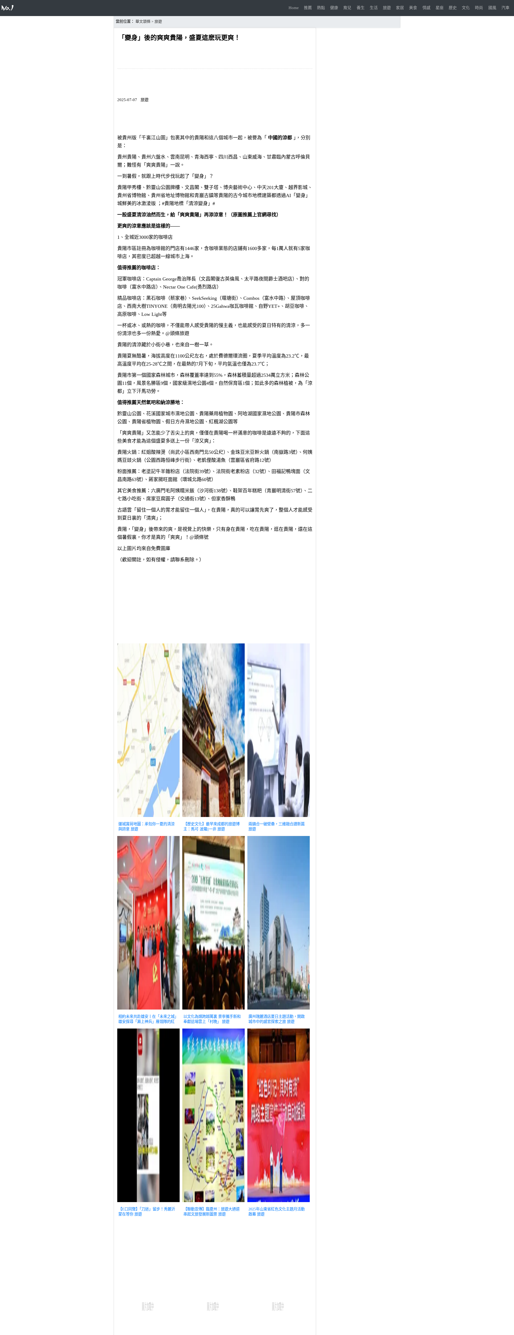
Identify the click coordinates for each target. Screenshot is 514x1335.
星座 (440, 8)
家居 (400, 8)
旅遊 (387, 8)
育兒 (347, 8)
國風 (492, 8)
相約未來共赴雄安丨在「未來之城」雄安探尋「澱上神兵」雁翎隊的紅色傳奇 (147, 1021)
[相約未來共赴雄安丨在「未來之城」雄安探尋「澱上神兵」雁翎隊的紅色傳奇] (148, 1010)
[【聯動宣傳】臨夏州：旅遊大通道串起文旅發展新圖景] (213, 1202)
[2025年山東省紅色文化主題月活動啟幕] (278, 1202)
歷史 (453, 8)
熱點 (321, 8)
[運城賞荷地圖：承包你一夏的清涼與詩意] (148, 817)
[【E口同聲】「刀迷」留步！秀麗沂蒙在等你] (148, 1202)
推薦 (308, 8)
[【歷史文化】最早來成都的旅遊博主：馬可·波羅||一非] (213, 817)
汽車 (505, 8)
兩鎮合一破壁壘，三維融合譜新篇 (276, 824)
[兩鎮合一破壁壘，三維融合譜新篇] (278, 817)
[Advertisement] (214, 604)
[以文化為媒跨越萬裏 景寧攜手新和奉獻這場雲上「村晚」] (213, 1010)
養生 (361, 8)
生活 (374, 8)
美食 (413, 8)
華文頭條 (142, 22)
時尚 (479, 8)
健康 (334, 8)
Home (294, 8)
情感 (426, 8)
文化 (466, 8)
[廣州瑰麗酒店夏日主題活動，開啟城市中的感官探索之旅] (278, 1010)
